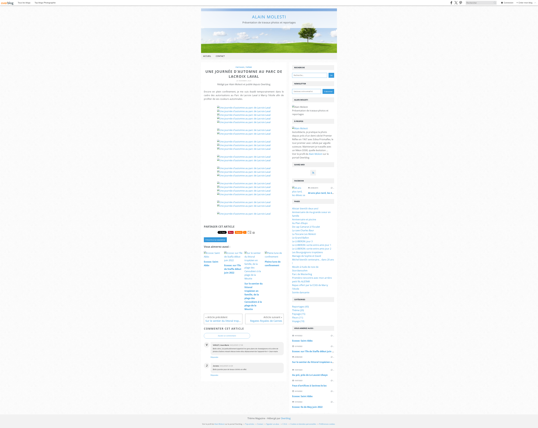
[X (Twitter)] (456, 2)
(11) (297, 317)
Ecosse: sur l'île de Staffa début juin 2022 (314, 351)
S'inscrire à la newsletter (215, 240)
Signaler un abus (273, 424)
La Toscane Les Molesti (304, 234)
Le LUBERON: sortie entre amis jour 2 (311, 248)
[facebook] (451, 2)
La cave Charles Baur (303, 230)
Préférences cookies (327, 424)
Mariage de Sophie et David (306, 256)
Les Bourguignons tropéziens (307, 252)
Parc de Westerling (302, 274)
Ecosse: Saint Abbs (302, 340)
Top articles (249, 424)
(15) (298, 313)
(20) (298, 310)
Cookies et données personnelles (303, 424)
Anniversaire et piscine (304, 219)
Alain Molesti (269, 17)
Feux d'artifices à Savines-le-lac (309, 385)
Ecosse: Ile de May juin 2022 (307, 406)
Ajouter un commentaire (227, 336)
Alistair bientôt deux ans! (305, 208)
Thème (249, 67)
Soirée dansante (300, 292)
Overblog (286, 418)
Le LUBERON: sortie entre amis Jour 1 (311, 245)
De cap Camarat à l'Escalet (306, 226)
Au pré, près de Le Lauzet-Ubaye (310, 374)
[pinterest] (460, 2)
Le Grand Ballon (300, 237)
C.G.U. (285, 424)
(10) (298, 321)
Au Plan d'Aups (300, 223)
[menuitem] (207, 56)
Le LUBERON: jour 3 (302, 241)
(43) (300, 306)
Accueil (207, 56)
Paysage (240, 67)
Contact (220, 56)
